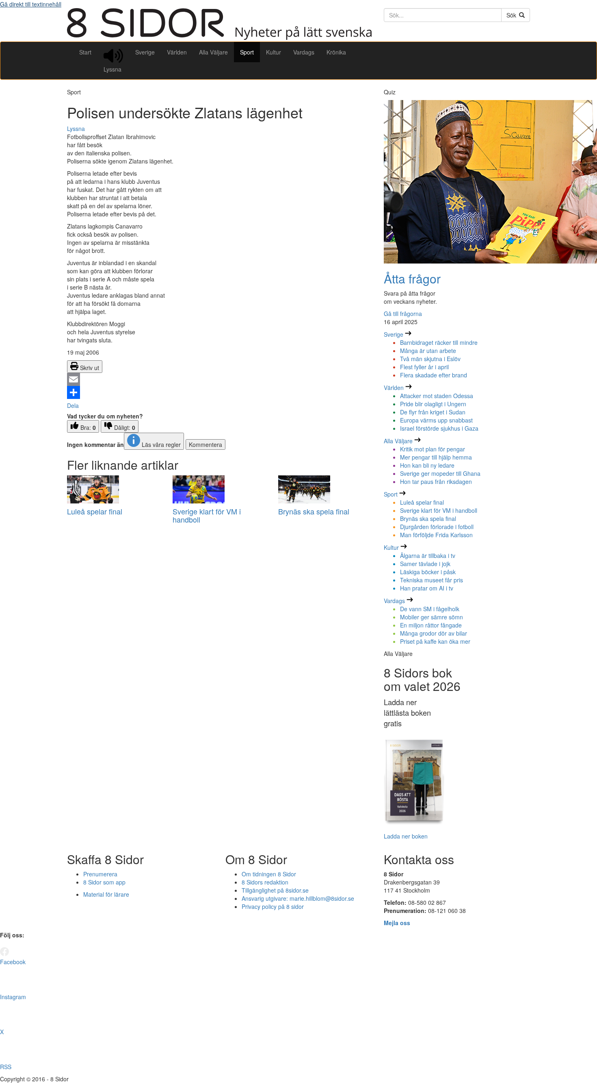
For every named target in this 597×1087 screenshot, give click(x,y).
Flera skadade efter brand (433, 375)
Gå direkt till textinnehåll (30, 4)
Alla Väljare (213, 52)
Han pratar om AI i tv (426, 588)
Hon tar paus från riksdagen (436, 481)
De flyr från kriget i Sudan (432, 412)
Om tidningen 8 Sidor (269, 874)
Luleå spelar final (94, 511)
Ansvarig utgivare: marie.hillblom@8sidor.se (298, 898)
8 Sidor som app (104, 882)
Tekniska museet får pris (431, 580)
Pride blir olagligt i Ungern (433, 404)
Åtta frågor (412, 278)
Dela (73, 405)
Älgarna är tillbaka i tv (427, 555)
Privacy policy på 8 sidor (273, 906)
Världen (177, 52)
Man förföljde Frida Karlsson (436, 535)
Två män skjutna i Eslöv (430, 359)
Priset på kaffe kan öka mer (435, 641)
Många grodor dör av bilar (433, 633)
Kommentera (205, 444)
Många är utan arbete (428, 350)
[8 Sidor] (219, 37)
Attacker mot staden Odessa (436, 396)
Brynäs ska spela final (313, 511)
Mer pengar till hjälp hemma (436, 457)
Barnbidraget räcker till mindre (439, 342)
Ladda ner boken (406, 836)
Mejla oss (397, 923)
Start (85, 52)
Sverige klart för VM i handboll (207, 515)
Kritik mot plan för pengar (432, 449)
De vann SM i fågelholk (429, 609)
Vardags (303, 52)
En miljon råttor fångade (431, 625)
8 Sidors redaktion (265, 882)
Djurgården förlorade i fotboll (437, 527)
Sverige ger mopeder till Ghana (440, 473)
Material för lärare (106, 894)
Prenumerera (100, 874)
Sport (247, 52)
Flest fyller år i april (424, 367)
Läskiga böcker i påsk (428, 572)
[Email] (219, 379)
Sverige (145, 52)
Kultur (273, 52)
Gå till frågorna (403, 313)
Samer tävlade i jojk (425, 564)
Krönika (336, 52)
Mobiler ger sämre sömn (431, 617)
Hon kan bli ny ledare (427, 465)
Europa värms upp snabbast (436, 420)
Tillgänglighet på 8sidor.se (275, 890)
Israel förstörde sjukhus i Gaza (439, 428)
